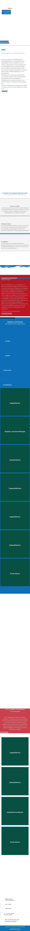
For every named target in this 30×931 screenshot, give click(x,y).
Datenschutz (13, 926)
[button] (10, 8)
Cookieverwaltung (21, 926)
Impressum (7, 926)
